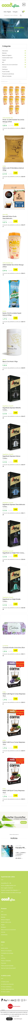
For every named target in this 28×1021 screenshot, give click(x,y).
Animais (4, 67)
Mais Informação (18, 1018)
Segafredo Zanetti (8, 406)
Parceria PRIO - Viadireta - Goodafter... (21, 848)
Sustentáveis (4, 934)
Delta (4, 166)
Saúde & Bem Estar (7, 57)
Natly (4, 692)
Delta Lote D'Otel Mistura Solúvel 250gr (13, 169)
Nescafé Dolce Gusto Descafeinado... (10, 217)
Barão (4, 311)
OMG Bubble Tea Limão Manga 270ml (13, 266)
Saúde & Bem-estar (6, 922)
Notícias (3, 958)
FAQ (2, 955)
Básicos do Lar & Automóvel (9, 64)
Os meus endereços (6, 986)
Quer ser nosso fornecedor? (8, 968)
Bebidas (4, 53)
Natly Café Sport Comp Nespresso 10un (14, 791)
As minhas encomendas (7, 984)
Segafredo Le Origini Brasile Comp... (11, 600)
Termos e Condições (6, 950)
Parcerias (3, 963)
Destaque (5, 69)
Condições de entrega (7, 953)
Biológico (3, 927)
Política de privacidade (7, 965)
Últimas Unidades (6, 76)
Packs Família (6, 71)
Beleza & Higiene (6, 55)
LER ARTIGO (18, 858)
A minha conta (5, 981)
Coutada (5, 645)
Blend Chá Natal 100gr (10, 361)
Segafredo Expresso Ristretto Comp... (12, 409)
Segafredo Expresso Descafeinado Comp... (14, 505)
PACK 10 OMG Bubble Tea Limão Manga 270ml (13, 121)
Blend (4, 359)
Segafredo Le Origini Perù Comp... (14, 553)
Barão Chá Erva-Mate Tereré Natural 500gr (12, 314)
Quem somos (4, 948)
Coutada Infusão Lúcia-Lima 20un (14, 647)
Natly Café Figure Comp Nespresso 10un (14, 695)
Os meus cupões (5, 991)
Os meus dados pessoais (7, 989)
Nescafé (5, 214)
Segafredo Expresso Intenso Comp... (11, 457)
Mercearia (5, 50)
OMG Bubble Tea (8, 117)
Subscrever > (23, 822)
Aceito (9, 1018)
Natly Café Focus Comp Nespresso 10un (14, 743)
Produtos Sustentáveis (8, 74)
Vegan (4, 60)
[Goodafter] (10, 5)
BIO (3, 62)
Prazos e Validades (6, 960)
